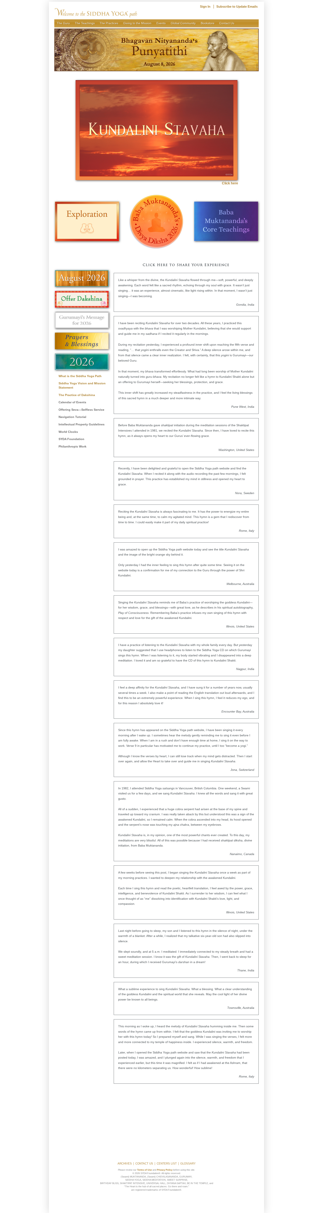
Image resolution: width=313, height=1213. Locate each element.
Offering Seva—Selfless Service (81, 409)
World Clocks (68, 431)
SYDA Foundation (71, 439)
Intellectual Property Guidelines (82, 424)
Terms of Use (144, 1170)
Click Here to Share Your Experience (186, 265)
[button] (156, 50)
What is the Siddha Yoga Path (80, 376)
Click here (230, 183)
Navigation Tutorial (72, 417)
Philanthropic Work (72, 446)
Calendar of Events (72, 402)
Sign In (205, 6)
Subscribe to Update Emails (237, 6)
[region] (156, 50)
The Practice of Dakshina (77, 395)
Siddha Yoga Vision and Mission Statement (82, 385)
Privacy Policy (164, 1170)
